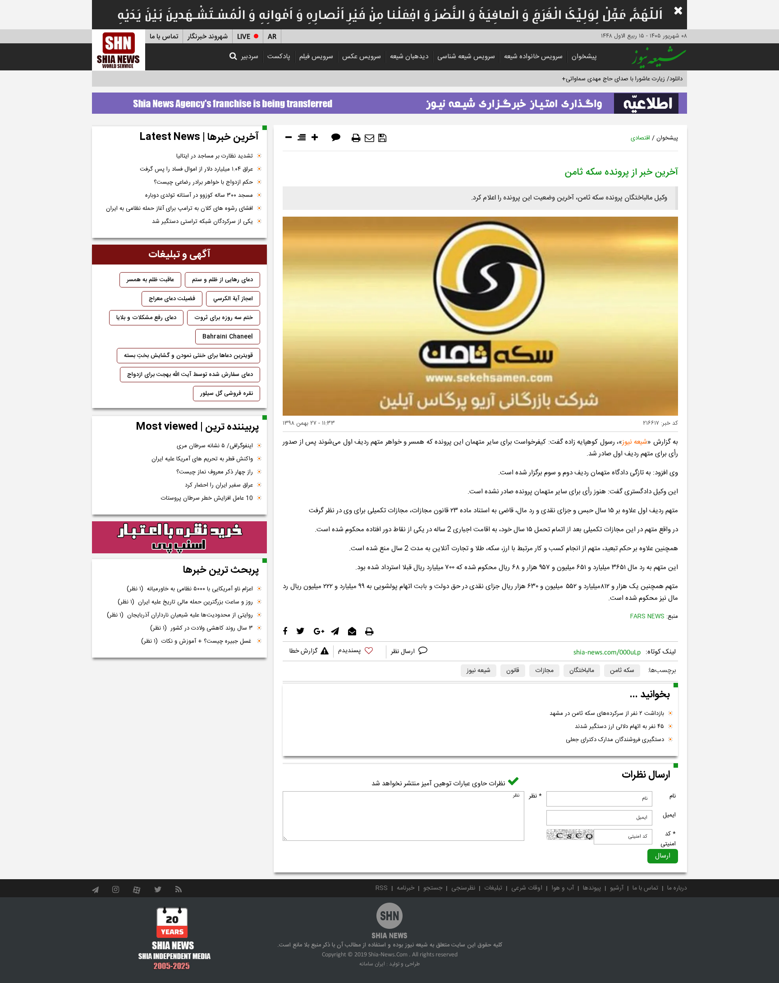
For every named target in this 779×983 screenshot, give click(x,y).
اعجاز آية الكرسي (233, 299)
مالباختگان (581, 670)
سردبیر (249, 56)
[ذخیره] (382, 138)
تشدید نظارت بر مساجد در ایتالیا (214, 156)
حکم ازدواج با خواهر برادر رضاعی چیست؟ (203, 182)
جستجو (432, 888)
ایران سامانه (372, 964)
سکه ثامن (622, 670)
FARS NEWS (647, 616)
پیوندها (592, 888)
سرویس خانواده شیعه (533, 56)
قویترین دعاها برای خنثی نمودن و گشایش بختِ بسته (188, 356)
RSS (382, 888)
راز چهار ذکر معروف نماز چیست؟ (214, 472)
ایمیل (669, 815)
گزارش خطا (303, 651)
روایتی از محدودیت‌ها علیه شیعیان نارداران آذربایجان (180, 615)
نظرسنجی (463, 888)
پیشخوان (584, 56)
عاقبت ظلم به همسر (150, 280)
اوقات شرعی (526, 888)
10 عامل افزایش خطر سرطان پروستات (207, 498)
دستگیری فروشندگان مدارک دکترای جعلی (615, 740)
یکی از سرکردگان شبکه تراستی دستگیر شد (202, 222)
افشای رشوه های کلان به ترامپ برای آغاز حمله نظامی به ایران (179, 208)
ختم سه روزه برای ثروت (223, 318)
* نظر (535, 796)
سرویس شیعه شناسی (466, 56)
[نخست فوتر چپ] (174, 938)
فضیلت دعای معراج (172, 299)
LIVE (243, 37)
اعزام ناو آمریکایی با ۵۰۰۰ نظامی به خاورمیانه (190, 589)
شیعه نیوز (634, 442)
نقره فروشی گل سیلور (226, 394)
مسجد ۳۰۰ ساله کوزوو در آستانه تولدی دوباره (199, 195)
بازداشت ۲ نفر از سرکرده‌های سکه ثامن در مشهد (607, 714)
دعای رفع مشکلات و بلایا (146, 318)
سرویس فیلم (316, 56)
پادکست (278, 56)
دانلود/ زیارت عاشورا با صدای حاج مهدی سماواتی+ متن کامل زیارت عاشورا (594, 79)
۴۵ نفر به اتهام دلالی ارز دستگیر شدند (619, 727)
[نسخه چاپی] (356, 138)
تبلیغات (493, 888)
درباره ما (677, 888)
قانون (512, 670)
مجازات (544, 670)
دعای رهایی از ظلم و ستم (222, 280)
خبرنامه (405, 888)
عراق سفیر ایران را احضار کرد (219, 485)
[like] (359, 651)
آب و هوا (562, 888)
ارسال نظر (404, 651)
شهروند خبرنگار (208, 36)
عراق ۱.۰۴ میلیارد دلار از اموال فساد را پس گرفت (196, 169)
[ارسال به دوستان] (369, 138)
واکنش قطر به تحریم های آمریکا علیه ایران (202, 459)
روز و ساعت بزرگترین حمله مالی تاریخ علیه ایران (185, 602)
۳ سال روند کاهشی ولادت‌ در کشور (201, 628)
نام (672, 796)
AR (272, 37)
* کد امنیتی (668, 839)
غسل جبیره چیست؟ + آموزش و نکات (197, 641)
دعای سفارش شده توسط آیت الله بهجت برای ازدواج (190, 375)
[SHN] (118, 49)
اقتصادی (640, 138)
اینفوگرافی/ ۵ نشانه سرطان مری (215, 446)
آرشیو (616, 888)
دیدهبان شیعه (409, 56)
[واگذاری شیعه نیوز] (389, 101)
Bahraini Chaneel (227, 337)
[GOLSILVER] (179, 538)
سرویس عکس (361, 56)
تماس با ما (164, 36)
